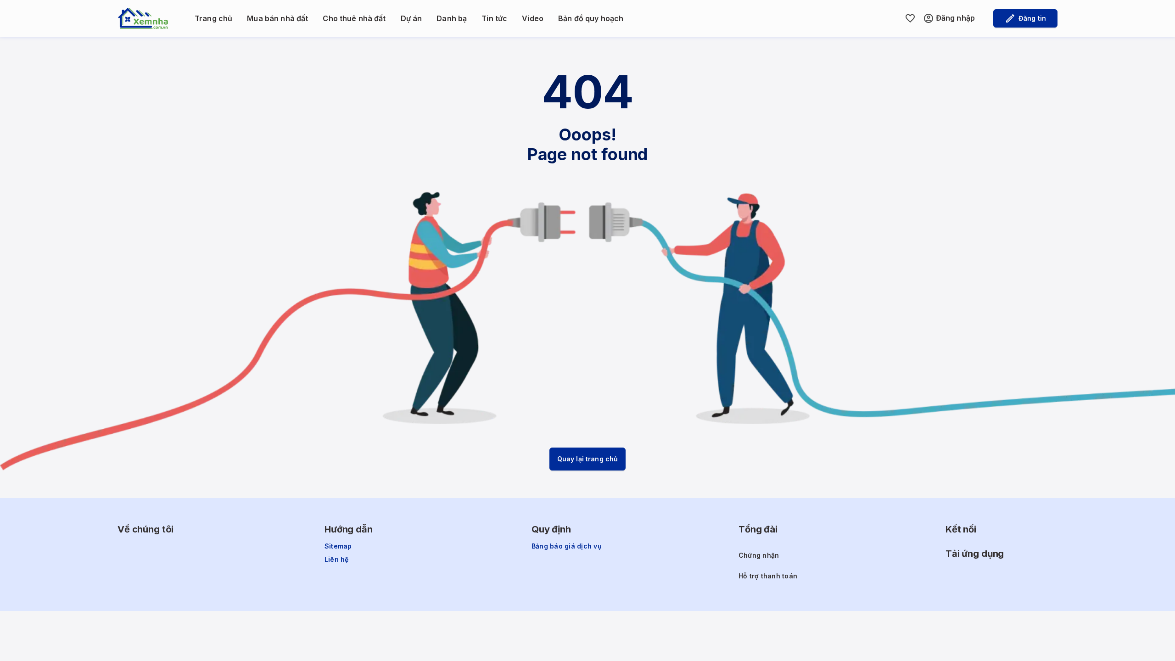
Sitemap (338, 546)
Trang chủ (213, 18)
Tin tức (494, 18)
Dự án (411, 18)
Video (532, 18)
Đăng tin (1032, 18)
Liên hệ (337, 559)
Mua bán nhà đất (277, 18)
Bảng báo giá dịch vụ (567, 546)
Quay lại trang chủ (587, 459)
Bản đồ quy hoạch (590, 18)
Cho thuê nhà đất (354, 18)
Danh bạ (451, 18)
